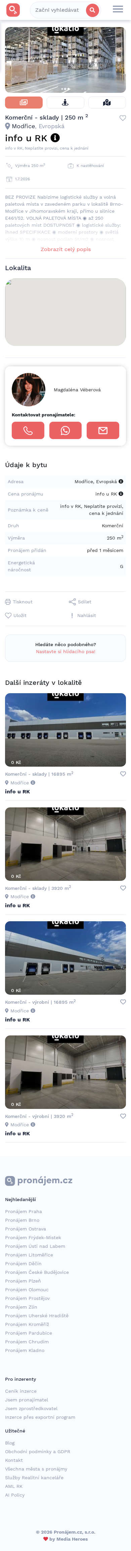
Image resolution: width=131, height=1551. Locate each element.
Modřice (23, 126)
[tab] (24, 102)
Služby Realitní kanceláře (34, 1477)
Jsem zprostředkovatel (31, 1408)
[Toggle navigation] (118, 10)
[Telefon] (28, 430)
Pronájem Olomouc (27, 1289)
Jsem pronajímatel (26, 1399)
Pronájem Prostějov (27, 1298)
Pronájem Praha (23, 1211)
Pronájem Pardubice (28, 1333)
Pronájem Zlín (21, 1307)
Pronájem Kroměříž (27, 1324)
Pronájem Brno (22, 1220)
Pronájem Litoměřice (29, 1254)
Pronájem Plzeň (23, 1281)
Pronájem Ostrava (25, 1228)
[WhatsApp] (65, 430)
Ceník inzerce (21, 1391)
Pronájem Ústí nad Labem (35, 1246)
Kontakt (14, 1460)
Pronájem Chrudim (27, 1341)
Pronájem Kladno (24, 1350)
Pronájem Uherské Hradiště (37, 1315)
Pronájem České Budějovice (37, 1272)
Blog (9, 1442)
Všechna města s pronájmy (36, 1469)
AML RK (14, 1486)
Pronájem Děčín (23, 1263)
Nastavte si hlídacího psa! (65, 651)
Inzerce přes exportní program (40, 1417)
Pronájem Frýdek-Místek (33, 1237)
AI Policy (15, 1495)
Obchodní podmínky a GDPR (37, 1451)
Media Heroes (72, 1539)
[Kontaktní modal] (103, 430)
